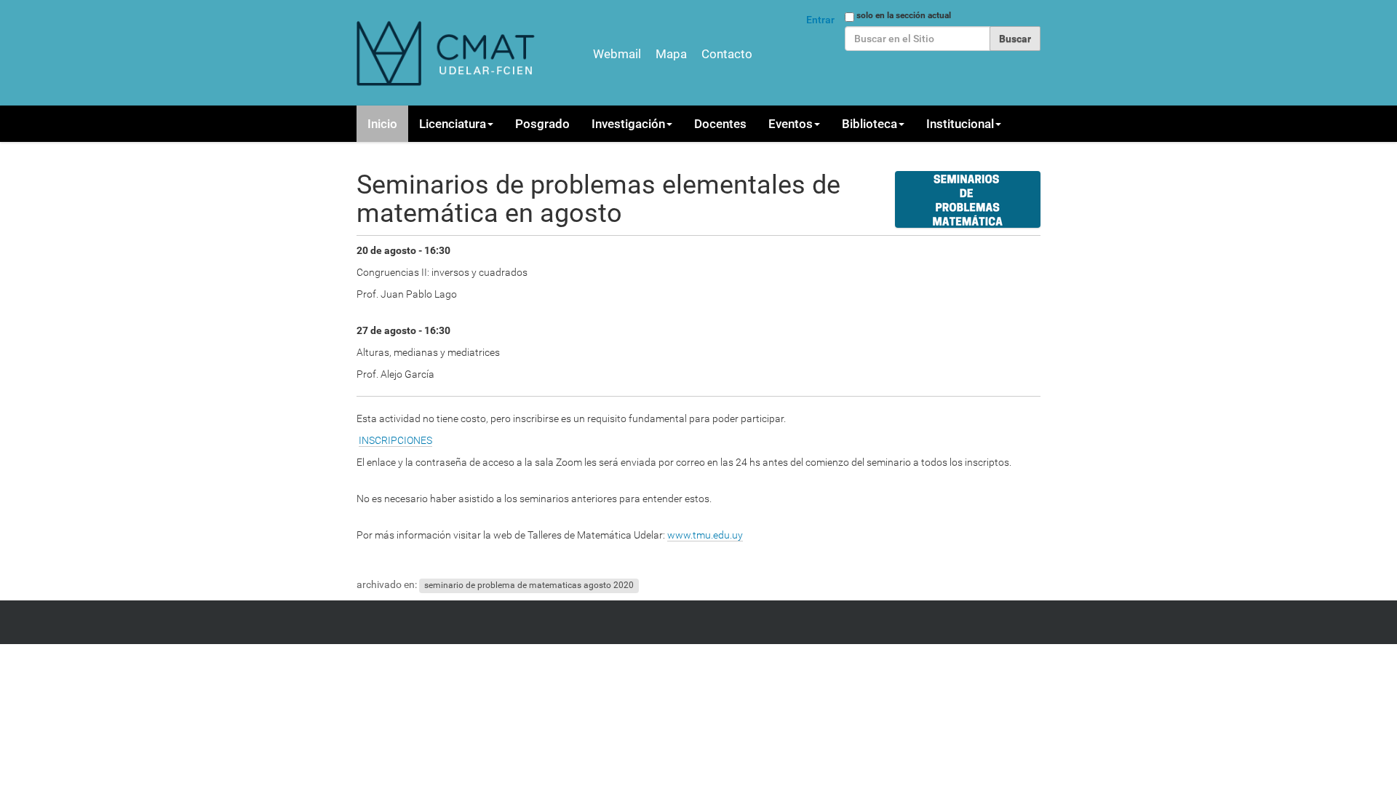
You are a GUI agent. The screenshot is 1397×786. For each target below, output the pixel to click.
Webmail (617, 54)
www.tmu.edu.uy (705, 535)
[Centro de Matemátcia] (447, 53)
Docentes (720, 123)
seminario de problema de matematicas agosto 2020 (529, 585)
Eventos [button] (790, 123)
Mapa (671, 54)
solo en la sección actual (903, 15)
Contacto (726, 54)
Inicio (382, 123)
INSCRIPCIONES (395, 440)
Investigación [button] (628, 123)
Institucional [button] (960, 123)
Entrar (820, 19)
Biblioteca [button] (869, 123)
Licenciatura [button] (452, 123)
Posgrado (542, 123)
